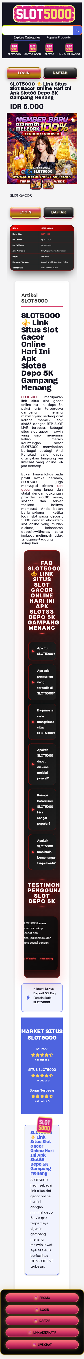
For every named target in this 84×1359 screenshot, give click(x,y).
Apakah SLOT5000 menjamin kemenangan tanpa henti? (46, 852)
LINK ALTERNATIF (44, 1334)
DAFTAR (60, 73)
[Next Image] (73, 149)
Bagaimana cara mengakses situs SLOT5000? (46, 721)
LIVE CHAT (45, 1346)
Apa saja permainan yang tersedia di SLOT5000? (46, 682)
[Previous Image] (10, 149)
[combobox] (37, 30)
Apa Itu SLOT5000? (46, 651)
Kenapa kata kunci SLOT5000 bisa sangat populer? (45, 809)
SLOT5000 (30, 397)
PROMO (44, 1296)
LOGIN (24, 73)
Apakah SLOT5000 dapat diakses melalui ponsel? (45, 764)
